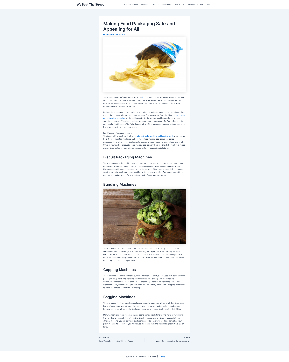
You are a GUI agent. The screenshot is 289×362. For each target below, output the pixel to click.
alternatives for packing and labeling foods (155, 136)
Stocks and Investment (161, 4)
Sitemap (161, 356)
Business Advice (131, 4)
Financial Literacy (195, 4)
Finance (144, 4)
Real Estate (179, 4)
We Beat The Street (90, 4)
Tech (208, 4)
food (144, 97)
